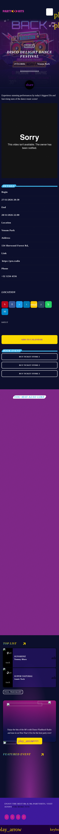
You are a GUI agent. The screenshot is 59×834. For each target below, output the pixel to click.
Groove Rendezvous (21, 616)
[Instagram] (18, 817)
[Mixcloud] (12, 817)
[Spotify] (7, 817)
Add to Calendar (32, 339)
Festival (29, 46)
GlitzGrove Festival (22, 464)
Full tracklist (12, 692)
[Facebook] (24, 817)
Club (7, 460)
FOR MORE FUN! (21, 807)
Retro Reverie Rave (19, 781)
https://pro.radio (11, 261)
